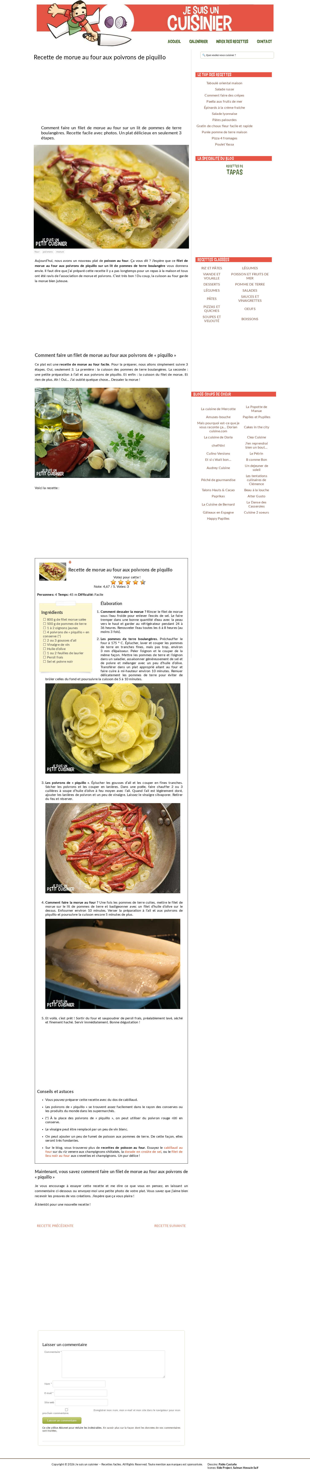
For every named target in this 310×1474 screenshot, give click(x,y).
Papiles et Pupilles (256, 417)
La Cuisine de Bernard (218, 504)
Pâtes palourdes (224, 120)
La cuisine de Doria (218, 437)
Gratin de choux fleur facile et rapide (225, 126)
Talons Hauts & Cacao (218, 490)
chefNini (218, 445)
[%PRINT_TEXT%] (70, 562)
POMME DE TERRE (250, 284)
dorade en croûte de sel (143, 1151)
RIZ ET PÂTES (211, 268)
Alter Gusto (256, 496)
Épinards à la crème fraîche (224, 107)
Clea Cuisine (256, 437)
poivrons (48, 251)
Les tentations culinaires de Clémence (256, 480)
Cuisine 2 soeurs (256, 512)
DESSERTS (212, 284)
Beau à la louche (256, 490)
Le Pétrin (256, 453)
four (37, 251)
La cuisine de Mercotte (218, 409)
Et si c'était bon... (218, 459)
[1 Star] (112, 582)
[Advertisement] (111, 91)
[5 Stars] (142, 582)
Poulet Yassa (224, 144)
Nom (48, 1384)
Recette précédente (55, 1226)
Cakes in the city (256, 427)
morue (60, 251)
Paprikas (218, 496)
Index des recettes (232, 41)
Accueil (174, 41)
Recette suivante (170, 1226)
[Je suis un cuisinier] (155, 23)
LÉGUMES (250, 268)
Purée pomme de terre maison (224, 132)
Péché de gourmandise (218, 480)
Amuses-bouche (218, 417)
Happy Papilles (218, 518)
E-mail (49, 1393)
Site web (49, 1402)
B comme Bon (256, 459)
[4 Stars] (134, 582)
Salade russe (224, 89)
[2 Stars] (119, 582)
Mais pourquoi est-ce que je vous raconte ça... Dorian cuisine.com (218, 427)
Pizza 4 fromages (224, 138)
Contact (264, 41)
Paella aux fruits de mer (224, 101)
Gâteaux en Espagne (218, 512)
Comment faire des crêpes (224, 95)
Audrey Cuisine (218, 468)
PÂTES (212, 299)
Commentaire (53, 1352)
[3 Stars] (127, 582)
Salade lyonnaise (224, 114)
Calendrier (198, 41)
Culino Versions (218, 453)
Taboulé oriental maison (224, 83)
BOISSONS (250, 319)
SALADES (250, 290)
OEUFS (250, 309)
